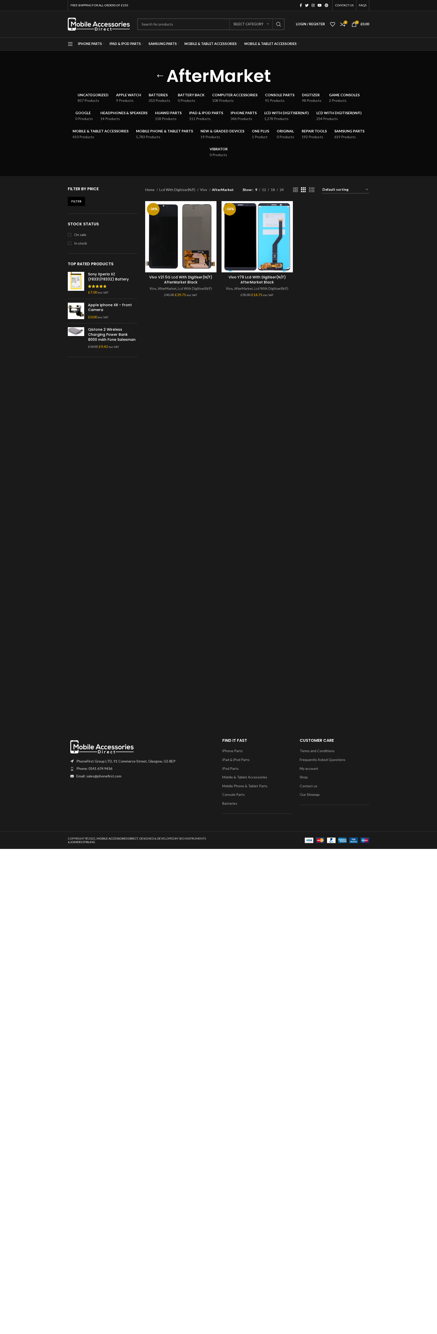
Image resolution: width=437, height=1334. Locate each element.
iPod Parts (230, 768)
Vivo (204, 189)
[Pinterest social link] (326, 5)
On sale (79, 234)
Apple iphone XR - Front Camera (110, 308)
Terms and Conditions (317, 751)
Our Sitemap (310, 794)
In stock (80, 243)
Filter (76, 201)
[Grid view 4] (311, 190)
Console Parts (233, 794)
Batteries (229, 803)
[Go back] (160, 76)
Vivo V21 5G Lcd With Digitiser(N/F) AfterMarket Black (180, 280)
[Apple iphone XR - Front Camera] (76, 311)
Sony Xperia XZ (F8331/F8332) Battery (108, 277)
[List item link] (141, 768)
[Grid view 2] (295, 190)
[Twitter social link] (306, 5)
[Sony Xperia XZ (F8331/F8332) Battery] (76, 283)
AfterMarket (167, 289)
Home (150, 189)
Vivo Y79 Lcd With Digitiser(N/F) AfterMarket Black (257, 280)
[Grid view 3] (303, 190)
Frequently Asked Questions (322, 759)
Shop (304, 777)
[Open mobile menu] (70, 44)
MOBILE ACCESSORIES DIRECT (117, 838)
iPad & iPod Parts (236, 759)
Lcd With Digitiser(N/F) (177, 189)
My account (309, 768)
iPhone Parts (232, 751)
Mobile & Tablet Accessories (244, 777)
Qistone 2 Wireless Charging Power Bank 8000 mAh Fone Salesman (112, 334)
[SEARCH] (279, 24)
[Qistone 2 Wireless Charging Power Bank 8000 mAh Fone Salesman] (76, 338)
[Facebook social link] (300, 5)
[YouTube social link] (319, 5)
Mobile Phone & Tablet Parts (245, 786)
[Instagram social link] (313, 5)
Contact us (308, 786)
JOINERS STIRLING (82, 842)
